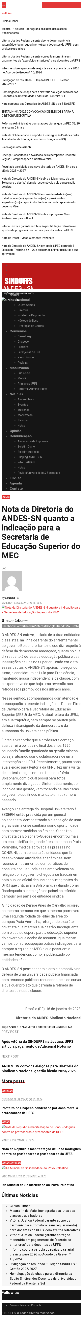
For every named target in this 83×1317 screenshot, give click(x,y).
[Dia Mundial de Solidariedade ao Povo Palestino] (35, 1168)
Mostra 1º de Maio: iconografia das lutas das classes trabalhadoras (34, 31)
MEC (54, 1027)
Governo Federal (35, 1027)
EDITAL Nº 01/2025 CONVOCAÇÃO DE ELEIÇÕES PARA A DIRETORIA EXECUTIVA (38, 114)
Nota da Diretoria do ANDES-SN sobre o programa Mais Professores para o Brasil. (36, 216)
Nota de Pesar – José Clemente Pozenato (28, 238)
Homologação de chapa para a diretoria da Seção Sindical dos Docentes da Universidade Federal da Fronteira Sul (40, 94)
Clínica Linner (10, 21)
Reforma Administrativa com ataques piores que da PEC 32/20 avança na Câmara (41, 125)
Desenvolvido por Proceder (26, 1305)
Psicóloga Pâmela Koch (16, 147)
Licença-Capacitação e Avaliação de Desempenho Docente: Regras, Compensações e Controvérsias (39, 157)
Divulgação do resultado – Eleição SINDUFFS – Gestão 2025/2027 (35, 82)
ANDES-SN (16, 1027)
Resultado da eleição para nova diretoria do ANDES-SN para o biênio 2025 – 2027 (40, 169)
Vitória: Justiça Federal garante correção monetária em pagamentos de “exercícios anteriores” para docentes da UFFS (41, 58)
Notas (6, 497)
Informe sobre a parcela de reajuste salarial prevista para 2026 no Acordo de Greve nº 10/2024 (40, 70)
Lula (48, 1027)
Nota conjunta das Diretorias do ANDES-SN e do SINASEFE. (38, 104)
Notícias (7, 1091)
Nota (61, 1027)
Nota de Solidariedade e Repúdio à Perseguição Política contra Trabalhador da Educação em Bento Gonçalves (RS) (40, 137)
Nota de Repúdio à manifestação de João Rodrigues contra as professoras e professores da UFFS (41, 1151)
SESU (68, 1027)
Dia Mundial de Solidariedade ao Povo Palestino (38, 1185)
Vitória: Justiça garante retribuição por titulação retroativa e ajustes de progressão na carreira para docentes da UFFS (39, 228)
